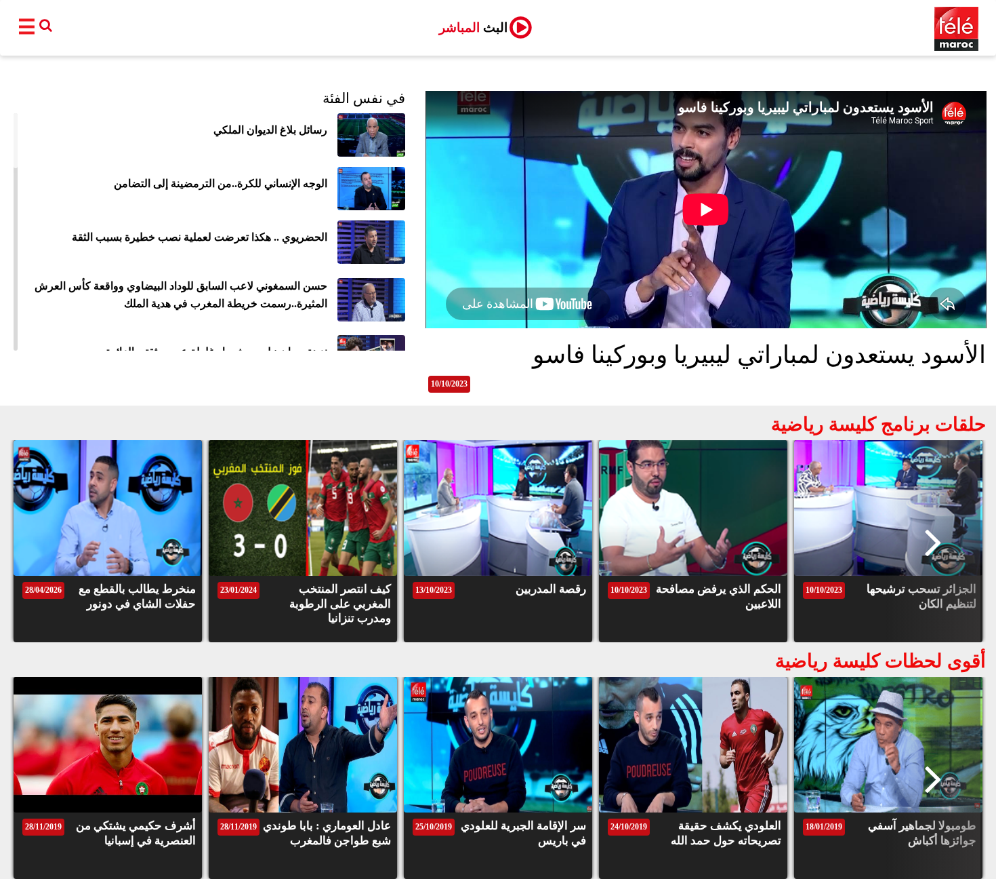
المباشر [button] (473, 27)
